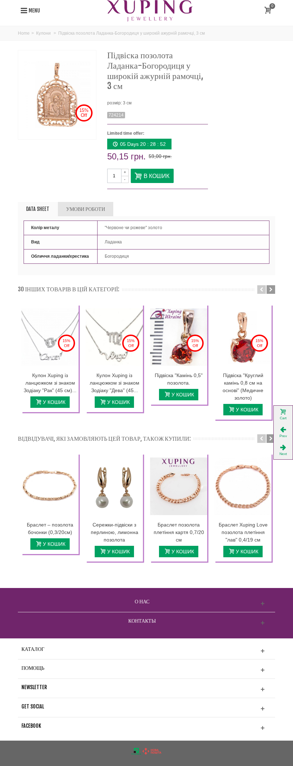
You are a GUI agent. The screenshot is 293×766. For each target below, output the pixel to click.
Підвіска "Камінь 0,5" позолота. (179, 379)
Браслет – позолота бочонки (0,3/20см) (50, 528)
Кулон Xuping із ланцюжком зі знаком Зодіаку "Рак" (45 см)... (50, 382)
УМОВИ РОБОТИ (85, 209)
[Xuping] (149, 10)
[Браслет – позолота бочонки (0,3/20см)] (50, 486)
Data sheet (37, 209)
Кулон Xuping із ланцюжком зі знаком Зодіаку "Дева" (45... (114, 382)
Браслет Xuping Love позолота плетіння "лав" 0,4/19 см (243, 532)
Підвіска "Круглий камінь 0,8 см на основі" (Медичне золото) (243, 386)
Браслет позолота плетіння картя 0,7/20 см (179, 532)
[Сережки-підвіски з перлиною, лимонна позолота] (114, 486)
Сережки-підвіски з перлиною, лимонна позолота (114, 532)
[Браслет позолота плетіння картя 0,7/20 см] (178, 486)
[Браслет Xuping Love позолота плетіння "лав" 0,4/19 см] (243, 486)
